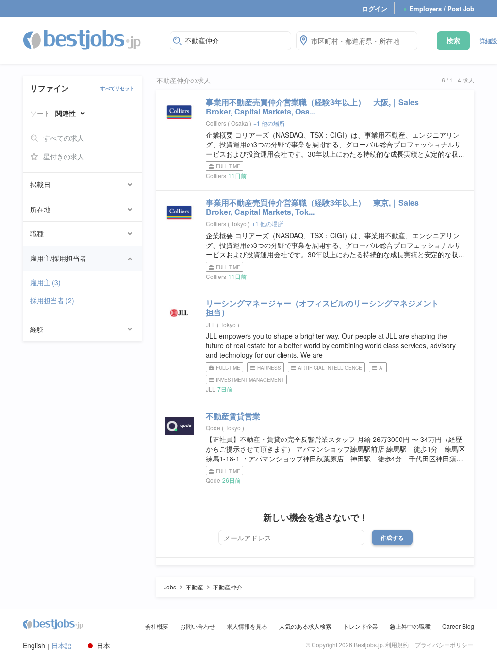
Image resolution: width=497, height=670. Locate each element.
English (34, 645)
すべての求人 (63, 138)
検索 (453, 40)
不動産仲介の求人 (183, 80)
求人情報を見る (247, 626)
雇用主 (45, 282)
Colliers (216, 123)
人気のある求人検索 (305, 626)
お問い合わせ (197, 626)
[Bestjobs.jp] (90, 39)
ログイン (374, 8)
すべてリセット (117, 88)
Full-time (228, 166)
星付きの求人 (63, 156)
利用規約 (397, 644)
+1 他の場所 (269, 123)
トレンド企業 (360, 626)
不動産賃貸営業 (233, 416)
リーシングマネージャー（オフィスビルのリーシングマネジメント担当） (322, 307)
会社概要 (156, 626)
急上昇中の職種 (410, 626)
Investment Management (250, 379)
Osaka (240, 123)
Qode (213, 428)
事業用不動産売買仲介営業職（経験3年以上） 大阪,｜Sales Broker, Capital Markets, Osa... (312, 107)
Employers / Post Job (438, 8)
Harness (269, 367)
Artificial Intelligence (330, 367)
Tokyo (239, 223)
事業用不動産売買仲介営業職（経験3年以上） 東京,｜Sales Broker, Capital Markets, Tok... (312, 207)
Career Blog (458, 626)
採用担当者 (52, 300)
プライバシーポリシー (444, 644)
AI (381, 367)
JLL (210, 324)
